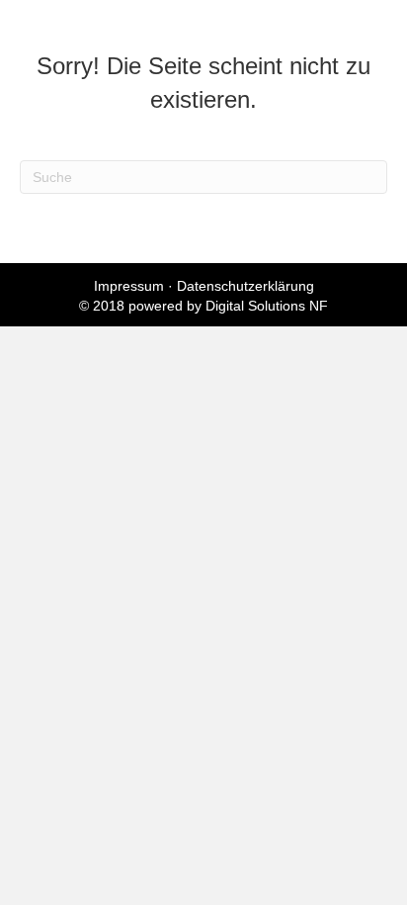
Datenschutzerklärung (245, 286)
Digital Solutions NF (266, 306)
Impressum (129, 286)
